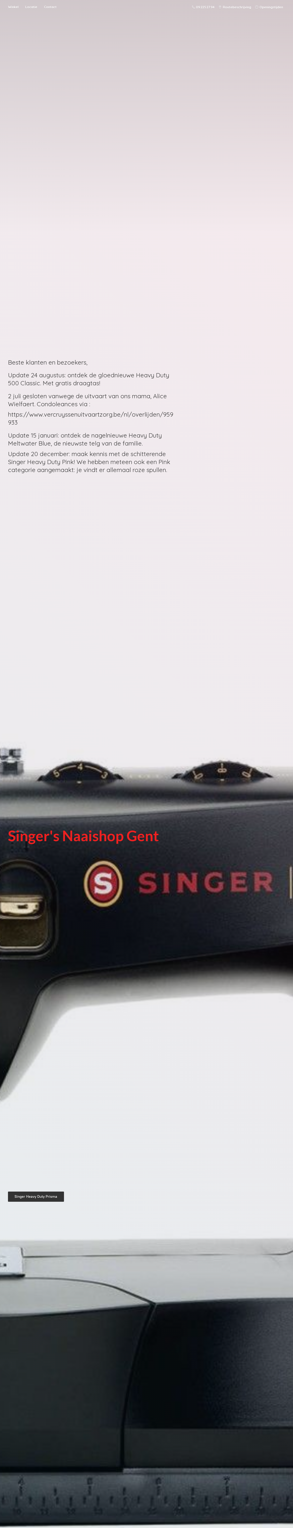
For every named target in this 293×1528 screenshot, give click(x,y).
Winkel (13, 7)
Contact (50, 7)
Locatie (31, 7)
